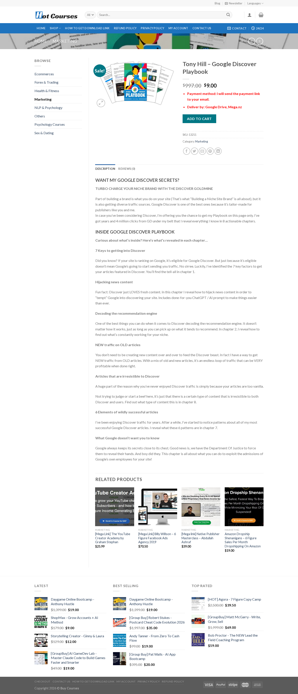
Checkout (42, 681)
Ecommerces (44, 74)
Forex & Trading (46, 82)
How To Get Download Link (87, 28)
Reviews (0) (126, 168)
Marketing (65, 41)
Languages (254, 3)
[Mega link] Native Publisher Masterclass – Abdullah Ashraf (201, 538)
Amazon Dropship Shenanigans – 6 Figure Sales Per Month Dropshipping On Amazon (243, 540)
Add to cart (199, 119)
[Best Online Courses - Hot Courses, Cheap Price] (56, 15)
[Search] (228, 15)
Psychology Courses (49, 124)
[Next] (263, 523)
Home (41, 28)
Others (39, 116)
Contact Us (201, 28)
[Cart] (261, 15)
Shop (54, 28)
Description (105, 168)
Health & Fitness (46, 91)
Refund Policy (125, 28)
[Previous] (95, 523)
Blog (217, 3)
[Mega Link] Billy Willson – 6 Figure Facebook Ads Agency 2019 (157, 538)
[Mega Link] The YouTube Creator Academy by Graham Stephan (112, 538)
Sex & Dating (44, 133)
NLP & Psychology (48, 107)
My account (178, 28)
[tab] (105, 168)
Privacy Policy (152, 28)
